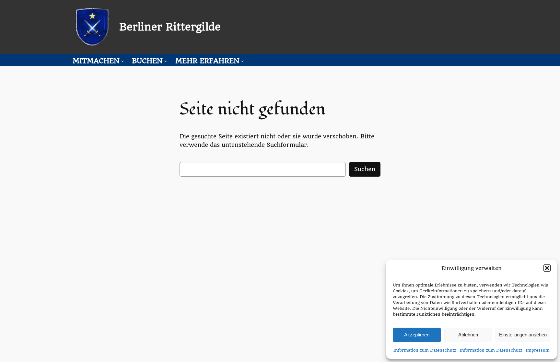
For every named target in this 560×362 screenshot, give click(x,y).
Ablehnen (468, 334)
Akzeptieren (416, 334)
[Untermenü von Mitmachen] (122, 61)
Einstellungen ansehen (523, 334)
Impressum (538, 350)
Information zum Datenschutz (424, 350)
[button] (547, 268)
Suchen (364, 169)
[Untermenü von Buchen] (165, 61)
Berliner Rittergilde (170, 27)
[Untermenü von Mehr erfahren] (242, 61)
